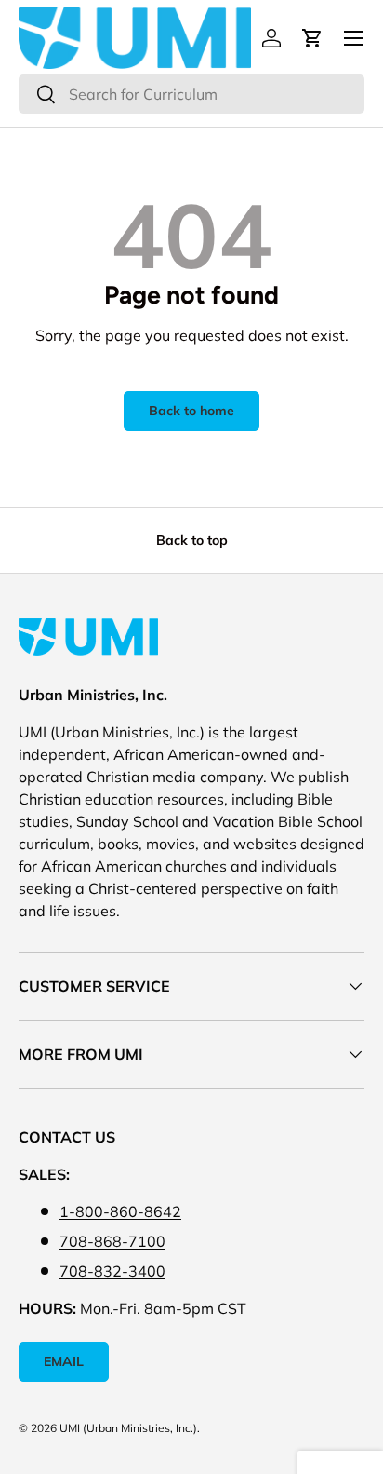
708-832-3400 (112, 1271)
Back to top (192, 540)
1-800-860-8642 (120, 1211)
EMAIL (64, 1361)
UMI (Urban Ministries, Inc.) (128, 1428)
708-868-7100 (112, 1241)
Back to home (191, 410)
